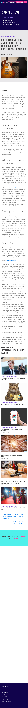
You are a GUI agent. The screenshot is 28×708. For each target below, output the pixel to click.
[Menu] (25, 2)
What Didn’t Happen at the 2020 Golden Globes (13, 508)
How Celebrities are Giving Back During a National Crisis (12, 456)
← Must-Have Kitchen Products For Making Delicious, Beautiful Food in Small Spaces (12, 516)
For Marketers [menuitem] (5, 694)
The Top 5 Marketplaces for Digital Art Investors (11, 429)
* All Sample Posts (4, 376)
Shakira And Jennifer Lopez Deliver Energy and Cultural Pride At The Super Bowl (13, 482)
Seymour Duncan (11, 260)
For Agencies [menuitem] (5, 692)
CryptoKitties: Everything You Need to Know (12, 404)
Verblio (3, 381)
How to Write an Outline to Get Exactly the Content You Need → (14, 523)
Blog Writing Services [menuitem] (7, 699)
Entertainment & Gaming (12, 376)
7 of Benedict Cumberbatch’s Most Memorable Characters (13, 378)
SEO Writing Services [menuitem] (6, 701)
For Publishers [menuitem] (5, 696)
